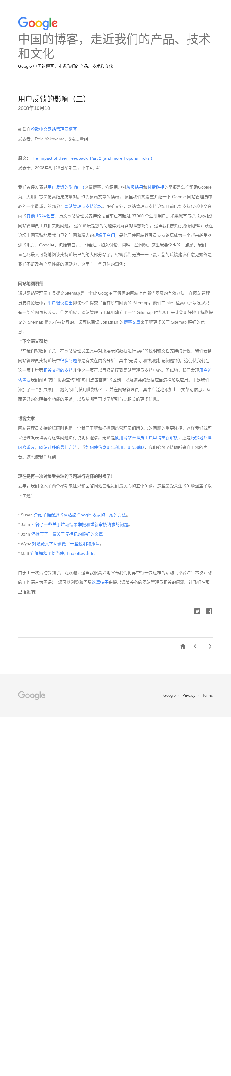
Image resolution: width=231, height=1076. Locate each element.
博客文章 (132, 322)
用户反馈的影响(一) (66, 187)
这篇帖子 (100, 582)
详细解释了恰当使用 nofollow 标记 (62, 553)
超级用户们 (104, 235)
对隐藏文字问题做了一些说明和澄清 (66, 543)
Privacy (189, 695)
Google (170, 695)
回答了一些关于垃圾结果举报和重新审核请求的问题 (79, 524)
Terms (207, 695)
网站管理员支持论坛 (83, 206)
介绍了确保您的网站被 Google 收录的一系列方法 (80, 514)
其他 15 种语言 (40, 216)
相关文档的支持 (58, 370)
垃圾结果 (134, 187)
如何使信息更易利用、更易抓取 (114, 447)
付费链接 (155, 187)
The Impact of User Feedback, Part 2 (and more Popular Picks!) (91, 158)
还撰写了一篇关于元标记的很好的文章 (67, 534)
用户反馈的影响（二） (54, 99)
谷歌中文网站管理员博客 (54, 129)
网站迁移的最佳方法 (58, 447)
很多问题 (68, 360)
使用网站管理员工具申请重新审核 (146, 437)
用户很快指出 (60, 302)
